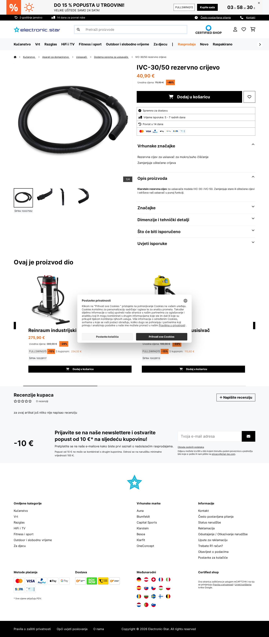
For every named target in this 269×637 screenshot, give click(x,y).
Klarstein (143, 528)
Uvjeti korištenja (243, 584)
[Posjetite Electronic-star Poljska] (168, 588)
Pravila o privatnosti (223, 584)
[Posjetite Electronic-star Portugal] (146, 605)
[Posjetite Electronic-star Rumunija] (139, 596)
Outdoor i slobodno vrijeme (33, 540)
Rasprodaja (187, 44)
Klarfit (141, 540)
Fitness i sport (23, 534)
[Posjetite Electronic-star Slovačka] (146, 588)
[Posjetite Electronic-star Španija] (139, 588)
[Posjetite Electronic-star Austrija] (146, 579)
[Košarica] (252, 29)
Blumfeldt (143, 516)
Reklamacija (206, 528)
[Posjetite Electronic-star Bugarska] (146, 596)
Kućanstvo (29, 56)
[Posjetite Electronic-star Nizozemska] (139, 605)
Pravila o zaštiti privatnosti (32, 629)
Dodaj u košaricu (193, 96)
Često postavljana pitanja (216, 17)
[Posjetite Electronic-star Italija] (168, 579)
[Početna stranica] (18, 56)
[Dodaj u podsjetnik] (249, 97)
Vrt (16, 516)
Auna (140, 510)
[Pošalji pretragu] (78, 29)
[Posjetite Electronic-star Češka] (153, 588)
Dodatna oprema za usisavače (111, 56)
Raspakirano (222, 44)
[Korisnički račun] (235, 29)
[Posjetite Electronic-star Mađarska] (161, 588)
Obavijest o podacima (213, 552)
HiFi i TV (19, 528)
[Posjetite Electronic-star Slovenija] (153, 605)
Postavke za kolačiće (213, 557)
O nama (98, 629)
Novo (204, 44)
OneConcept (145, 546)
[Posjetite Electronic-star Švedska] (153, 596)
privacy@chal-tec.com (223, 454)
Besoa (141, 534)
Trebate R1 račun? (210, 546)
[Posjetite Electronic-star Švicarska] (153, 579)
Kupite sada (207, 7)
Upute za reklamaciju (212, 540)
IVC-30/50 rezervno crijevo (150, 56)
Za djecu (20, 546)
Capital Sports (147, 522)
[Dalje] (260, 44)
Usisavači (81, 56)
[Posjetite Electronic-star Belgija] (168, 596)
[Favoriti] (244, 29)
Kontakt (250, 17)
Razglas (19, 522)
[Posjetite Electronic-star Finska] (161, 596)
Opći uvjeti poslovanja (72, 629)
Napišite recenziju (237, 397)
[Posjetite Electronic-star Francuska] (161, 579)
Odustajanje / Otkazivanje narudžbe (223, 534)
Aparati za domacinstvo (56, 56)
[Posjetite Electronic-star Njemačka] (139, 579)
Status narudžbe (209, 522)
